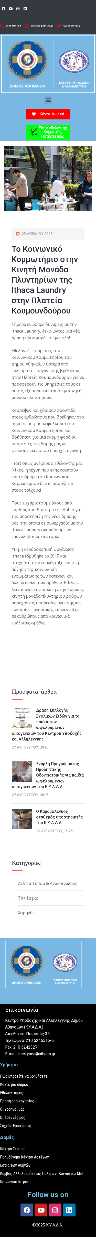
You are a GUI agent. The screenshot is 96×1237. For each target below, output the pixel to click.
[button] (48, 99)
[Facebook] (3, 8)
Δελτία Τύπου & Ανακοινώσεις (47, 883)
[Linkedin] (25, 8)
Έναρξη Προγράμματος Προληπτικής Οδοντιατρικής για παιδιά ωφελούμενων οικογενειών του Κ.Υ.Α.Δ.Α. (48, 775)
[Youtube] (10, 8)
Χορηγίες (27, 913)
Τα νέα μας (28, 898)
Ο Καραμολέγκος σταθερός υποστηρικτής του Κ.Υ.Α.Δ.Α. (59, 817)
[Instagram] (18, 8)
